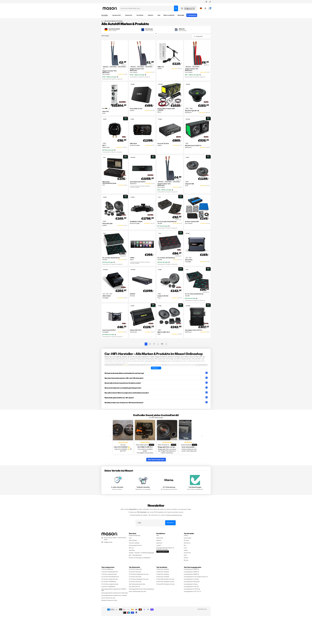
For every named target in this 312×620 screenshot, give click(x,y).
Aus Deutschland (114, 29)
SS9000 (132, 294)
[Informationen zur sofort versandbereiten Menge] (117, 77)
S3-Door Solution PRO (192, 221)
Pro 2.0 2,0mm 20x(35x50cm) (167, 221)
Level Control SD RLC (109, 330)
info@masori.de (108, 542)
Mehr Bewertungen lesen (156, 459)
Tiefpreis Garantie (143, 487)
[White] (107, 108)
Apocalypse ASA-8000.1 (138, 182)
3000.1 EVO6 (106, 296)
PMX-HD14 (133, 143)
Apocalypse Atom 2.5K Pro (193, 330)
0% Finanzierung (169, 487)
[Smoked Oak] (102, 108)
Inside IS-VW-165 (163, 296)
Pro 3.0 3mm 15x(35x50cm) (111, 258)
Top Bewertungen (195, 487)
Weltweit (182, 29)
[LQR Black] (106, 108)
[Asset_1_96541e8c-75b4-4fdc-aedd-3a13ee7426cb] (109, 535)
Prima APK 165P (107, 223)
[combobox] (148, 8)
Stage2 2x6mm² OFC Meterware (191, 69)
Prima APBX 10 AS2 (136, 108)
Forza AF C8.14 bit (163, 143)
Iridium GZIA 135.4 (135, 330)
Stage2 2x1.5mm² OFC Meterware (137, 69)
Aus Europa (149, 29)
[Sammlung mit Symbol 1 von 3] (156, 33)
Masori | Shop (204, 609)
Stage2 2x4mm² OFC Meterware (164, 184)
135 (162, 344)
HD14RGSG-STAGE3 (136, 221)
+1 (109, 108)
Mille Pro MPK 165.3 (164, 332)
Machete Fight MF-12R (192, 110)
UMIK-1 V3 (161, 67)
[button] (210, 8)
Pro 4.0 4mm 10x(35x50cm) (166, 258)
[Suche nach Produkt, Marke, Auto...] (176, 8)
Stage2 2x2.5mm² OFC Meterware (109, 71)
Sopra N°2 (105, 111)
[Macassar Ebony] (105, 108)
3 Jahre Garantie (117, 487)
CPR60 (132, 258)
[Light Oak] (104, 108)
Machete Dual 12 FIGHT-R (193, 145)
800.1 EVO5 (188, 260)
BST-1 (104, 145)
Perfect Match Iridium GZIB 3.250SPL (166, 109)
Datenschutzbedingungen (174, 515)
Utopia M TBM (189, 184)
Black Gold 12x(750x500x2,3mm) (109, 182)
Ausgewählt (199, 36)
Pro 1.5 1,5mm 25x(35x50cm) (194, 294)
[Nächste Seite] (166, 344)
